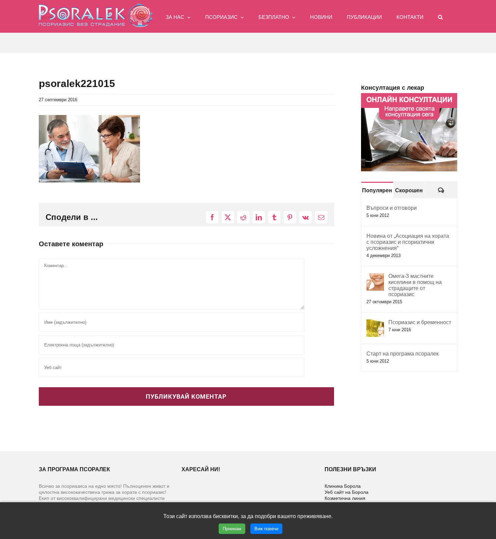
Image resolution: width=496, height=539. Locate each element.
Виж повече (266, 528)
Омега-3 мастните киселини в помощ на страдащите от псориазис (415, 285)
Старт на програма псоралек (402, 354)
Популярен (377, 190)
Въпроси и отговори (391, 208)
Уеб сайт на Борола (346, 492)
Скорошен (409, 190)
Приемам (232, 528)
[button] (440, 16)
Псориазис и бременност (419, 322)
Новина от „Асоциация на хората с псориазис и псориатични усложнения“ (407, 242)
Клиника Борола (343, 486)
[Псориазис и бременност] (375, 323)
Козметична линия (345, 498)
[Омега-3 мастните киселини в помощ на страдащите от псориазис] (375, 277)
